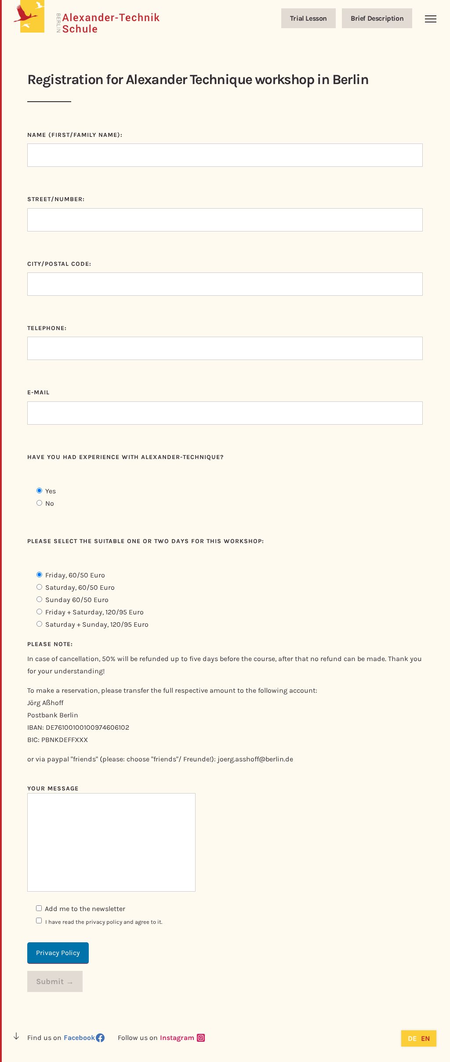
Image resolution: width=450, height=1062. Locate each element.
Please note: (50, 644)
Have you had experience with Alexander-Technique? (125, 457)
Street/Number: (56, 199)
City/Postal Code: (59, 264)
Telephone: (47, 328)
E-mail (38, 392)
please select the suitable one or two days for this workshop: (145, 541)
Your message (53, 788)
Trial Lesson (308, 18)
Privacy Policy (58, 952)
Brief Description (377, 18)
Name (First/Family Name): (75, 135)
